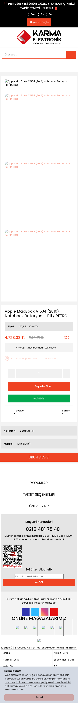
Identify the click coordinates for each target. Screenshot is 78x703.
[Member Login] (5, 65)
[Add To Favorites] (72, 81)
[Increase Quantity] (66, 373)
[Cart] (70, 65)
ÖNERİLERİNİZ (39, 506)
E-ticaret (20, 647)
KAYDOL (39, 582)
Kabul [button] (39, 697)
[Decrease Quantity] (11, 373)
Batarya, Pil (27, 431)
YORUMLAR (39, 482)
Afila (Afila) (23, 444)
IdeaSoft (6, 647)
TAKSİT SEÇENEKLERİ (39, 494)
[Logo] (39, 37)
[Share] (72, 87)
